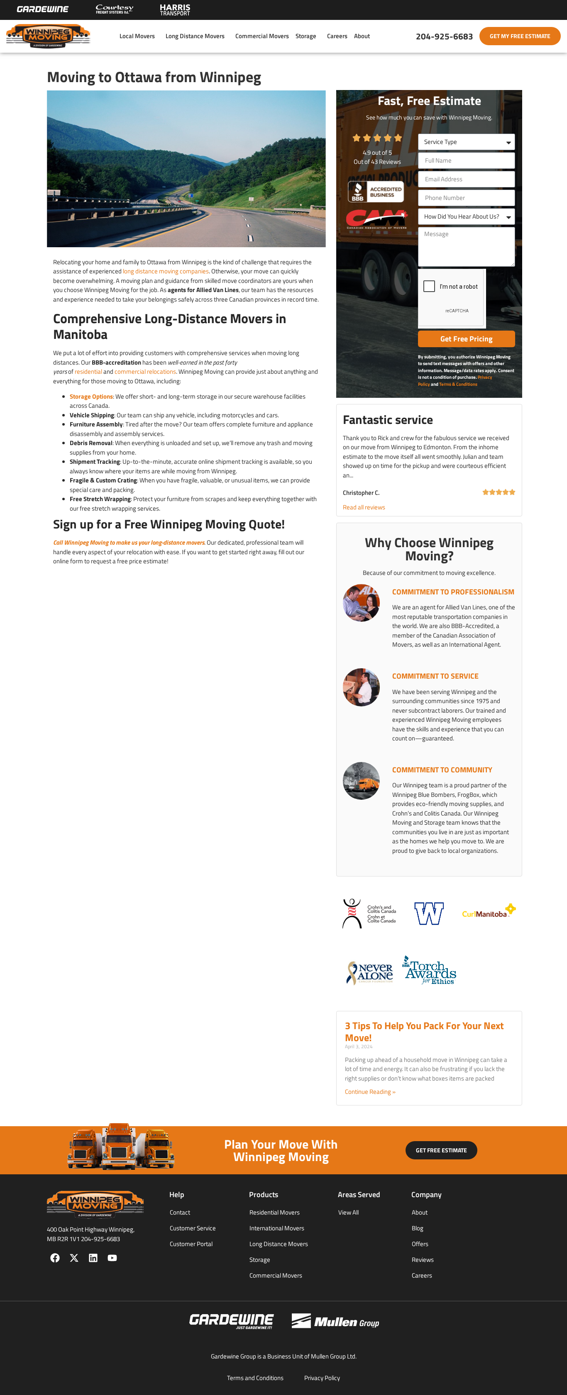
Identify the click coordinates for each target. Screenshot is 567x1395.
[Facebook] (55, 1258)
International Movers (276, 1228)
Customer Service (193, 1228)
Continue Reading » (370, 1091)
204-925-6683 (444, 36)
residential (88, 371)
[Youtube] (112, 1258)
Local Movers (137, 36)
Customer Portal (191, 1244)
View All (348, 1212)
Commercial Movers (262, 36)
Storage (306, 36)
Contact (180, 1212)
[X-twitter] (74, 1258)
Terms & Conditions (458, 384)
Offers (420, 1244)
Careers (337, 36)
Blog (417, 1228)
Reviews (423, 1259)
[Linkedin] (93, 1258)
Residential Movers (274, 1212)
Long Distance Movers (195, 36)
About (362, 36)
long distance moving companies (166, 271)
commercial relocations (145, 371)
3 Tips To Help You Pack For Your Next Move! (424, 1031)
